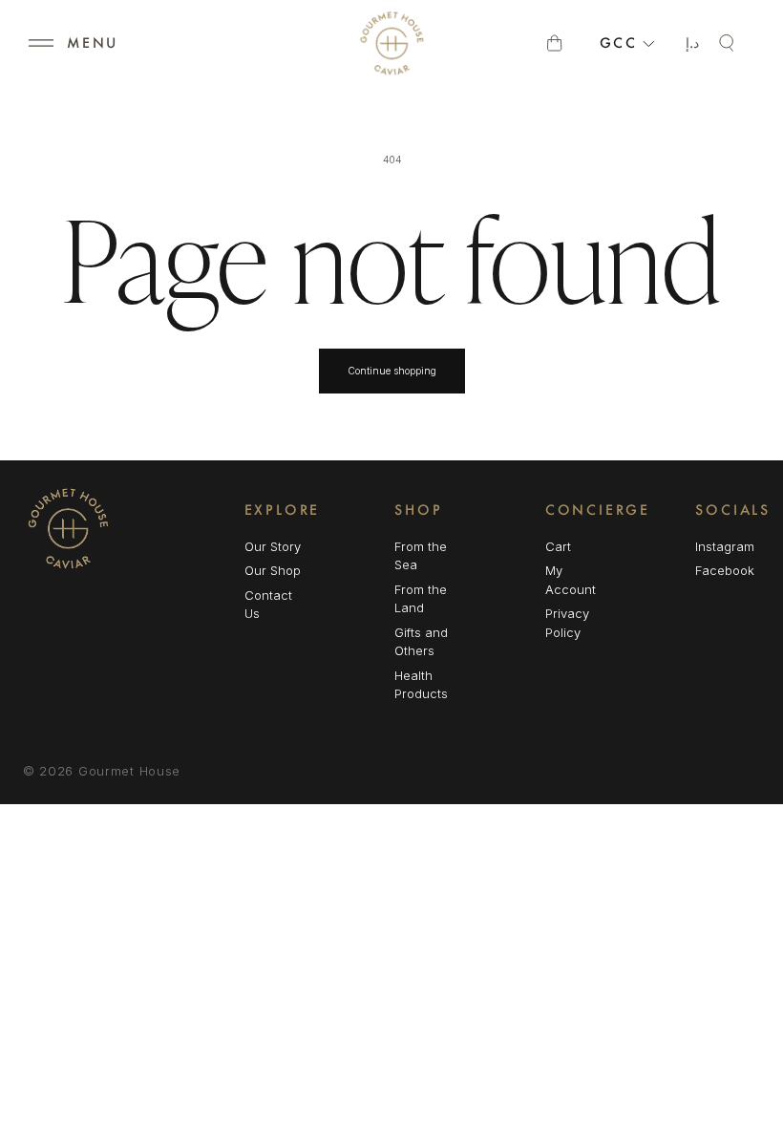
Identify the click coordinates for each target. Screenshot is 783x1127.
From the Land (420, 599)
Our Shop (272, 570)
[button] (41, 43)
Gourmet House (129, 770)
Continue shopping (392, 370)
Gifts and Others (421, 642)
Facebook (724, 572)
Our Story (272, 546)
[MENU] (41, 43)
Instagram (724, 548)
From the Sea (420, 556)
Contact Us (268, 604)
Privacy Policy (567, 623)
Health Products (421, 685)
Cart (558, 546)
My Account (570, 580)
